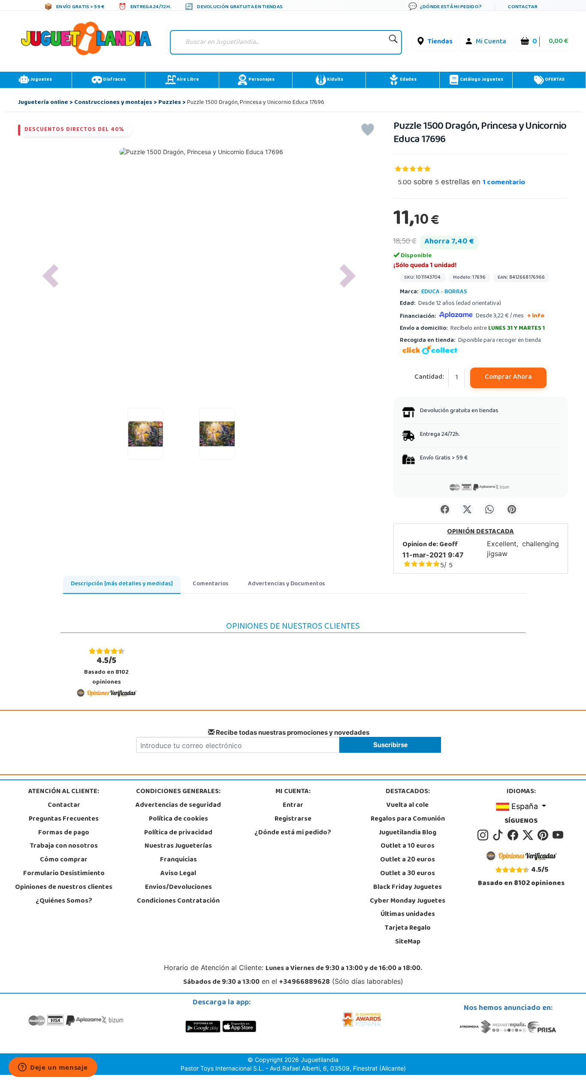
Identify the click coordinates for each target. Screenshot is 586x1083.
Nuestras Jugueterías (178, 846)
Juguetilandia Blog (407, 833)
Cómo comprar (64, 860)
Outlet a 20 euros (407, 860)
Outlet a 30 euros (407, 874)
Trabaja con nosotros (64, 846)
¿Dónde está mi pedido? (292, 833)
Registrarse (293, 819)
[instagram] (484, 835)
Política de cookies (178, 819)
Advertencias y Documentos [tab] (286, 584)
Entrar (293, 805)
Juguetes (40, 80)
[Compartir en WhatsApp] (489, 509)
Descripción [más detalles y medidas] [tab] (122, 584)
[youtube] (558, 835)
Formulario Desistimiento (64, 874)
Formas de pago (63, 833)
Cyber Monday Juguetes (407, 901)
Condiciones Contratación (178, 901)
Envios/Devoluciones (178, 887)
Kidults (334, 80)
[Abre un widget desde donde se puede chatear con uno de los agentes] (53, 1068)
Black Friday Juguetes (407, 887)
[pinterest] (544, 835)
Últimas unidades (408, 915)
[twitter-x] (529, 835)
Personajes (261, 80)
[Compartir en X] (467, 509)
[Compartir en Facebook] (444, 509)
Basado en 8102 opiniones (106, 671)
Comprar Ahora (508, 377)
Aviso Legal (178, 874)
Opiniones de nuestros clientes (63, 887)
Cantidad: (429, 378)
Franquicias (178, 860)
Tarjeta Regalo (408, 928)
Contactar (64, 805)
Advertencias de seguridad (178, 805)
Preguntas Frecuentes (64, 819)
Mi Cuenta (491, 42)
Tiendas (440, 42)
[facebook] (514, 835)
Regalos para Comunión (408, 819)
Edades (408, 80)
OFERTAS (554, 80)
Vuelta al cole (408, 805)
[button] (50, 276)
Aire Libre (187, 80)
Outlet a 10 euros (408, 846)
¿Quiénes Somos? (64, 901)
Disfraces (114, 80)
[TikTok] (499, 835)
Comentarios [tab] (210, 584)
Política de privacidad (178, 833)
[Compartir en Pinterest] (511, 509)
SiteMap (407, 942)
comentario (504, 183)
